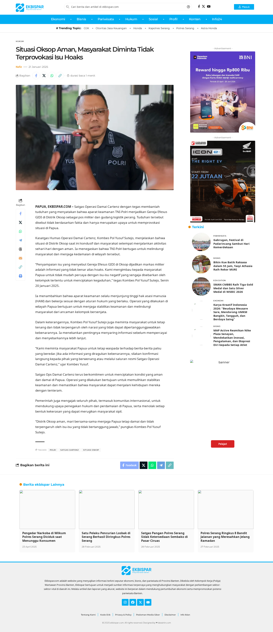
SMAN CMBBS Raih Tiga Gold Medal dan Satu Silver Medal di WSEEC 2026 (233, 288)
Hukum (20, 41)
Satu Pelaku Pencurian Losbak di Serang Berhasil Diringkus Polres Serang (106, 537)
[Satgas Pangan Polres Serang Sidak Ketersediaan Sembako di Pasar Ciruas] (166, 509)
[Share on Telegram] (20, 240)
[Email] (20, 258)
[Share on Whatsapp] (52, 75)
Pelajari (222, 443)
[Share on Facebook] (36, 75)
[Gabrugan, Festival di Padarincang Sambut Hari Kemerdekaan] (201, 242)
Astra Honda (209, 28)
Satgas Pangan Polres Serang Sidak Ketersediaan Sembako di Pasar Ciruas (164, 537)
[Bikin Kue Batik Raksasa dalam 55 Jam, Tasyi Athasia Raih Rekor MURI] (201, 264)
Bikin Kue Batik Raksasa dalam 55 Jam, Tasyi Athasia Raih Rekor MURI (232, 265)
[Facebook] (199, 6)
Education (219, 280)
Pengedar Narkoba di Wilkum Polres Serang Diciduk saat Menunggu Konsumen (44, 537)
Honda (137, 28)
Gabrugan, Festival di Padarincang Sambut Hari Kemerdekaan (231, 243)
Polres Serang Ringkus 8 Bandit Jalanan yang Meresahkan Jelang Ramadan (225, 537)
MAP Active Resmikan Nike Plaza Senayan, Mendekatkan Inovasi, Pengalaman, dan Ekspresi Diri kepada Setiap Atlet (232, 337)
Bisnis (216, 258)
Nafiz (19, 66)
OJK (86, 28)
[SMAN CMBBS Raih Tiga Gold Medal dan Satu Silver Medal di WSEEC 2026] (201, 286)
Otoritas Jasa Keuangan (111, 28)
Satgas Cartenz (69, 450)
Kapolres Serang (159, 28)
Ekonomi (218, 301)
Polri (53, 450)
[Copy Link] (60, 75)
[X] (203, 6)
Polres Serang (185, 28)
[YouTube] (208, 6)
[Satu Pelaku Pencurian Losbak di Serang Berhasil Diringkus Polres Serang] (107, 509)
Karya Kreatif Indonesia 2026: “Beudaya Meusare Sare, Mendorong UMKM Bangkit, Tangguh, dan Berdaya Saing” (230, 312)
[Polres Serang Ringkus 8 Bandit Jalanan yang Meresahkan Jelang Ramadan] (226, 509)
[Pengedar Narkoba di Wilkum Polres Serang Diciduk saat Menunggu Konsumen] (47, 509)
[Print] (20, 275)
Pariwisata (219, 236)
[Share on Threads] (20, 249)
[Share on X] (44, 75)
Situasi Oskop (91, 450)
